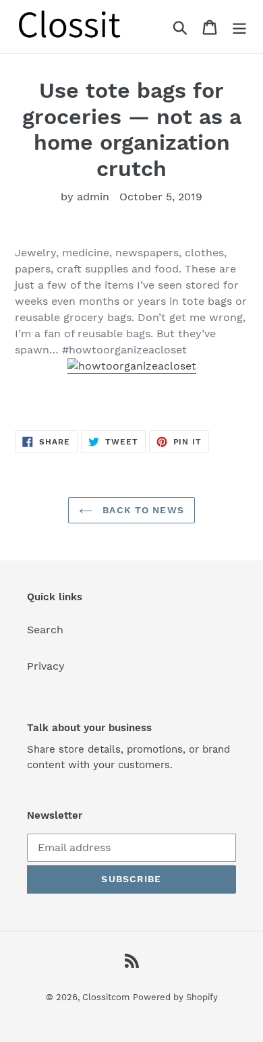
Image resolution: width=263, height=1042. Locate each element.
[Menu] (239, 26)
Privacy (46, 666)
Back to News (141, 509)
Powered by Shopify (175, 997)
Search (45, 629)
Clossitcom (105, 997)
